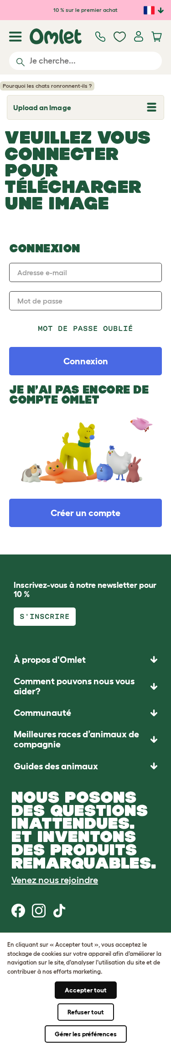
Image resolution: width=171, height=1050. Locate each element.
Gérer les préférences (86, 1034)
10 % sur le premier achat (85, 10)
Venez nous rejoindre (54, 880)
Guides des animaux (56, 766)
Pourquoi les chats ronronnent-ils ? (47, 86)
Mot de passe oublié (86, 328)
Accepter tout (86, 990)
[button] (85, 766)
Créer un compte (85, 513)
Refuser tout (85, 1012)
